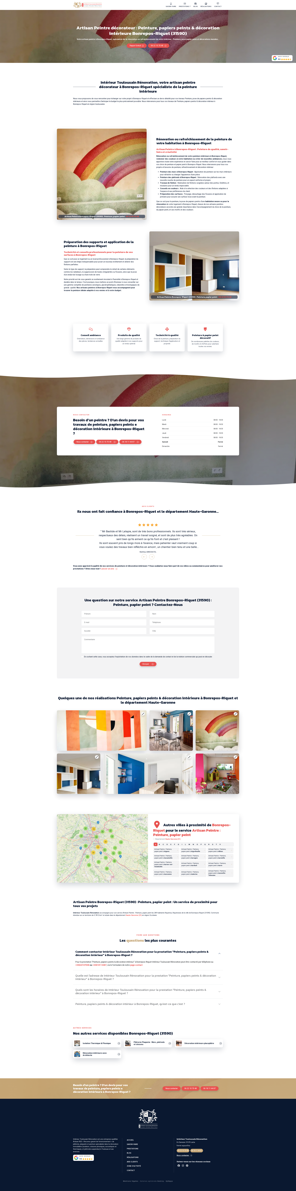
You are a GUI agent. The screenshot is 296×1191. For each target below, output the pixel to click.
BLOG (195, 6)
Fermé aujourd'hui (183, 1146)
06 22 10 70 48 (157, 46)
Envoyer (145, 664)
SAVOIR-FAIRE (171, 6)
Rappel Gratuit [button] (135, 46)
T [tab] (216, 844)
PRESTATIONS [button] (184, 6)
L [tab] (185, 844)
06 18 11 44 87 (128, 442)
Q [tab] (205, 844)
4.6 (279, 59)
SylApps (169, 1181)
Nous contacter (82, 442)
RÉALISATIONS (205, 6)
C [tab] (163, 844)
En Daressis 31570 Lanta (186, 1142)
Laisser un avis (108, 569)
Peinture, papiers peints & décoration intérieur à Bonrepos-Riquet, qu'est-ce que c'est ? (130, 1004)
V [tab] (220, 844)
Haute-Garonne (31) (134, 915)
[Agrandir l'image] (143, 714)
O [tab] (197, 844)
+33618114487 (99, 965)
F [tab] (174, 844)
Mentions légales (130, 1181)
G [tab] (178, 844)
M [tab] (189, 844)
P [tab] (201, 844)
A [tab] (155, 844)
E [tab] (170, 844)
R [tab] (208, 844)
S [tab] (212, 844)
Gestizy (160, 1181)
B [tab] (159, 844)
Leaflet (145, 882)
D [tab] (167, 844)
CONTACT (218, 6)
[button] (100, 853)
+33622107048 (82, 965)
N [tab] (193, 844)
